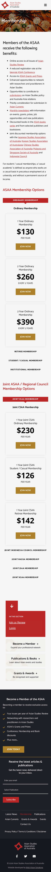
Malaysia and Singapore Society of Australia (28, 151)
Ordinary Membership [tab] (25, 200)
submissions (16, 95)
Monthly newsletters (19, 111)
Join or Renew (17, 622)
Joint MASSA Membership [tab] (25, 559)
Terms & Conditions (27, 831)
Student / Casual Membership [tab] (25, 360)
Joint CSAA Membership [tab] (25, 399)
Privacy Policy (11, 831)
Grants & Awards (29, 819)
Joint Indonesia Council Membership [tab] (25, 550)
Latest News (11, 814)
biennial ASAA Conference (22, 72)
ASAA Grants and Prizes (31, 76)
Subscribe (11, 800)
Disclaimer (41, 831)
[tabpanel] (25, 278)
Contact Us (25, 824)
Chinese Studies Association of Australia (24, 147)
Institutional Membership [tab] (25, 369)
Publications (39, 814)
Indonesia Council (18, 156)
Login (12, 628)
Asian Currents (17, 107)
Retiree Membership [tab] (25, 351)
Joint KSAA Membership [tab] (25, 577)
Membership (25, 814)
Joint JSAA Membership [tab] (25, 568)
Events (43, 819)
